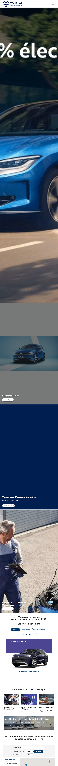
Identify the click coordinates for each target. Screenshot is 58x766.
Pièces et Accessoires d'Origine (28, 708)
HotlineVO (54, 225)
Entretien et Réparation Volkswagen (14, 603)
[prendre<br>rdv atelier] (54, 201)
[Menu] (53, 3)
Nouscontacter (54, 218)
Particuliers (15, 629)
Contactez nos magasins (27, 712)
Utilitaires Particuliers (39, 629)
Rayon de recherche (18, 751)
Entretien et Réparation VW (9, 708)
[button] (49, 761)
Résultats (15, 755)
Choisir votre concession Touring (45, 711)
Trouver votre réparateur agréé (10, 712)
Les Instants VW (10, 395)
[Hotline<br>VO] (54, 222)
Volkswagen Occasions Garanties (19, 496)
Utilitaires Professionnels (28, 634)
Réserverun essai (54, 211)
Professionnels (26, 629)
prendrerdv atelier (54, 204)
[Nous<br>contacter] (54, 215)
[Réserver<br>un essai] (54, 208)
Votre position (17, 747)
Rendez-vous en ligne (46, 707)
